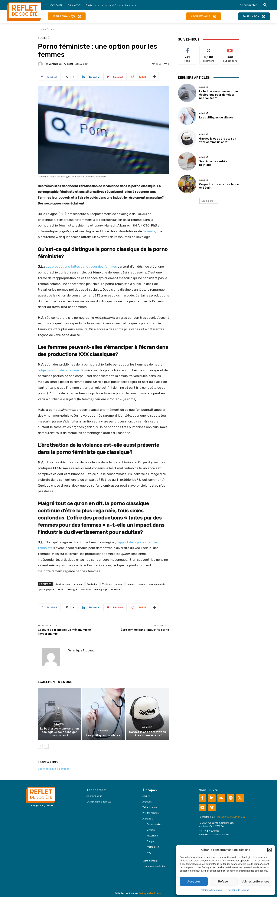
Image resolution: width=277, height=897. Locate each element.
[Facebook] (202, 798)
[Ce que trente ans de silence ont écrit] (187, 184)
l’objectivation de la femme (58, 370)
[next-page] (46, 746)
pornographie (46, 589)
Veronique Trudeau (61, 64)
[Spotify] (230, 798)
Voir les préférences (255, 881)
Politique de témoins (211, 890)
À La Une (59, 724)
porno (142, 584)
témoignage (100, 589)
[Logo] (24, 11)
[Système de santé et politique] (187, 161)
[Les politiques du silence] (103, 714)
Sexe (60, 589)
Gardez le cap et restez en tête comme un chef (147, 733)
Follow (208, 48)
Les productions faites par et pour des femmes (81, 266)
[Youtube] (202, 807)
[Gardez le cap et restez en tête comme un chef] (147, 714)
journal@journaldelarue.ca (231, 817)
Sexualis (149, 231)
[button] (269, 850)
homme (131, 584)
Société (51, 29)
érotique (78, 584)
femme (119, 584)
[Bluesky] (212, 807)
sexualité (86, 589)
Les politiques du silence (103, 735)
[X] (240, 798)
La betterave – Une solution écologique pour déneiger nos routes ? (59, 732)
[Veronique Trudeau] (41, 63)
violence (115, 589)
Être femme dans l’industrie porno (145, 629)
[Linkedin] (212, 798)
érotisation (92, 584)
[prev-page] (40, 746)
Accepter (193, 881)
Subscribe (230, 48)
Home (41, 29)
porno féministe (157, 584)
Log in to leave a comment (54, 768)
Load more (207, 200)
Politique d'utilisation (150, 893)
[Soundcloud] (221, 798)
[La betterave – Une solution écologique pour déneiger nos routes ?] (59, 714)
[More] (154, 77)
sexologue (72, 589)
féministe (107, 584)
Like (187, 48)
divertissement (62, 584)
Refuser (223, 881)
